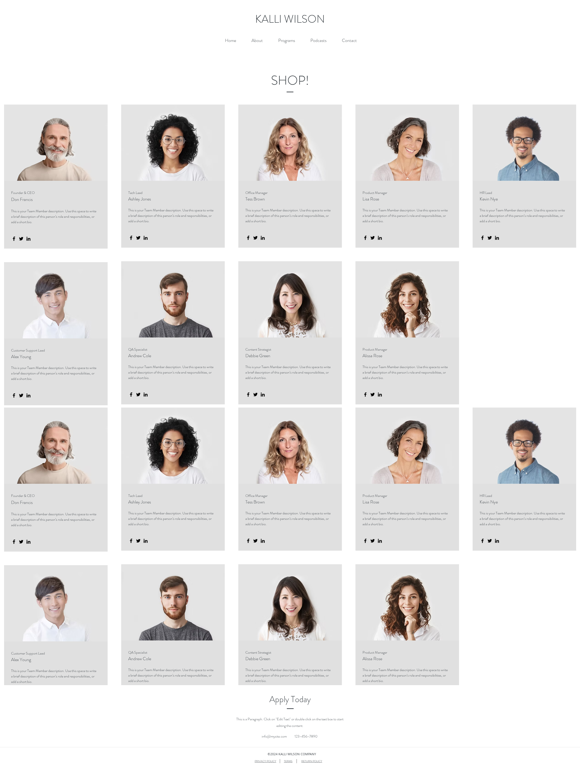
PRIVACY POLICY (265, 761)
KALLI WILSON (291, 19)
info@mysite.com (274, 736)
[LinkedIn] (28, 239)
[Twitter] (21, 239)
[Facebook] (14, 239)
